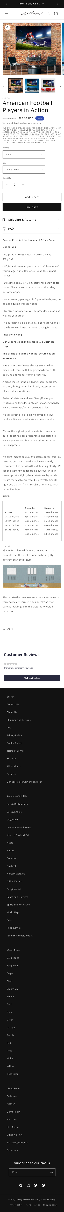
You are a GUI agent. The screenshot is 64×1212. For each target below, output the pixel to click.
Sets (9, 920)
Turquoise (12, 965)
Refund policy (49, 1199)
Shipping (17, 123)
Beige (10, 973)
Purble (10, 1035)
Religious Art (14, 889)
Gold (9, 1004)
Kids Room (13, 1127)
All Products (13, 766)
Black (10, 981)
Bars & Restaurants (17, 803)
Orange (11, 1027)
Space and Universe (17, 896)
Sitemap (11, 758)
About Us (12, 712)
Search (10, 696)
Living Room (13, 1088)
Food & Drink (14, 927)
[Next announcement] (57, 4)
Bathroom (12, 1150)
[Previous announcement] (6, 4)
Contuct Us (13, 704)
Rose (9, 1050)
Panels (6, 147)
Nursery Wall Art (16, 873)
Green (10, 1019)
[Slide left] (4, 86)
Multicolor (12, 1073)
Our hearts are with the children (24, 781)
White (10, 1058)
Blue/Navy (12, 988)
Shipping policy (50, 1205)
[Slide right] (60, 86)
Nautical (11, 865)
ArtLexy (19, 1199)
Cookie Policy (14, 743)
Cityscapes (12, 819)
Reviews (11, 774)
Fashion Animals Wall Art (20, 935)
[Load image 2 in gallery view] (32, 85)
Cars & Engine (14, 811)
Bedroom (12, 1096)
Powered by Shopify (31, 1199)
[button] (7, 13)
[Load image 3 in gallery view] (48, 85)
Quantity (7, 177)
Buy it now (32, 206)
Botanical (12, 858)
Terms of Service (16, 750)
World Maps (13, 912)
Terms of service (33, 1205)
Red (9, 1042)
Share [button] (9, 628)
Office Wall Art (15, 881)
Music (10, 842)
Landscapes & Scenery (19, 827)
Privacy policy (16, 1205)
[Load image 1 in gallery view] (15, 85)
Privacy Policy (14, 735)
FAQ (9, 727)
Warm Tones (13, 950)
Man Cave (12, 1119)
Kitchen (11, 1103)
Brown (10, 996)
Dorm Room (13, 1111)
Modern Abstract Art (18, 834)
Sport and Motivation (18, 904)
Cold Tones (13, 957)
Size (4, 162)
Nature (11, 850)
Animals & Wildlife (17, 796)
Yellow (10, 1066)
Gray (9, 1011)
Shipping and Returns (19, 719)
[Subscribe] (51, 1172)
